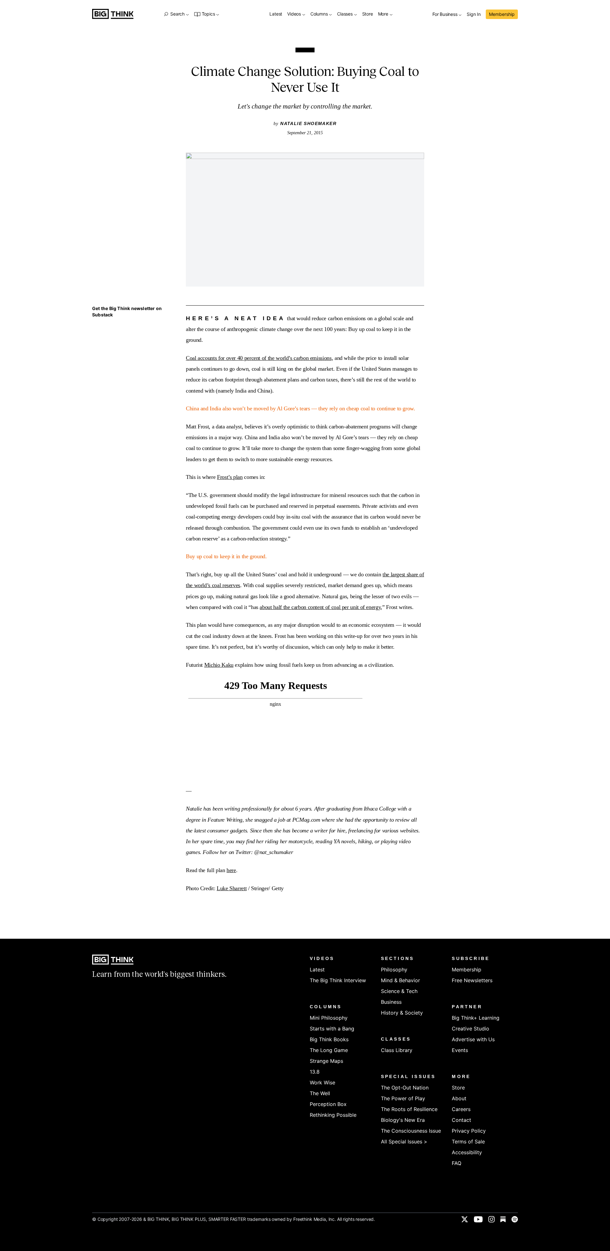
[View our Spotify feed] (515, 1219)
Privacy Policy (469, 1131)
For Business (445, 14)
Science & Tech (399, 991)
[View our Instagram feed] (491, 1219)
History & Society (402, 1012)
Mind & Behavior (400, 980)
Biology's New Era (403, 1120)
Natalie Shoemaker (308, 123)
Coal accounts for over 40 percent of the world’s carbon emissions (259, 358)
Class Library (396, 1050)
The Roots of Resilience (409, 1109)
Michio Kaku (219, 665)
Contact (461, 1120)
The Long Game (329, 1050)
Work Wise (322, 1082)
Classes (345, 14)
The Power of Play (403, 1098)
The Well (320, 1093)
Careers (461, 1109)
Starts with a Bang (332, 1028)
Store (367, 14)
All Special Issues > (404, 1141)
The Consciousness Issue (411, 1131)
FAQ (456, 1163)
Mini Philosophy (329, 1018)
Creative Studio (470, 1028)
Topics (208, 14)
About (459, 1098)
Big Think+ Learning (475, 1018)
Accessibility (467, 1152)
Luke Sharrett (232, 888)
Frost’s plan (230, 477)
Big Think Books (329, 1039)
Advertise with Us (473, 1039)
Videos (294, 14)
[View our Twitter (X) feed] (464, 1219)
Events (460, 1050)
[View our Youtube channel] (478, 1219)
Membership (502, 14)
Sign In (474, 14)
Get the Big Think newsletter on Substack (127, 311)
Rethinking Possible (333, 1115)
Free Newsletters (472, 980)
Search (177, 14)
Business (391, 1002)
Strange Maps (326, 1061)
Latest (275, 14)
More (384, 14)
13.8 (315, 1072)
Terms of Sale (468, 1141)
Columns (319, 14)
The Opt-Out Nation (405, 1087)
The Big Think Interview (338, 980)
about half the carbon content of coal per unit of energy (320, 607)
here (231, 870)
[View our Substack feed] (503, 1219)
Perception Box (328, 1104)
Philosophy (394, 969)
